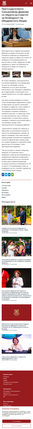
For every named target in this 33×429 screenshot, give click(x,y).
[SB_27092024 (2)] (16, 74)
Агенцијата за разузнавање (10, 382)
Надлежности (7, 393)
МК (4, 396)
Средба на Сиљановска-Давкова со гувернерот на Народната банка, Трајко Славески (15, 229)
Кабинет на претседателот (10, 394)
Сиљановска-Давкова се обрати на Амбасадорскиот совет (14, 357)
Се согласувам (16, 421)
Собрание (6, 376)
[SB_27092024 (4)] (27, 74)
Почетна (5, 403)
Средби (4, 188)
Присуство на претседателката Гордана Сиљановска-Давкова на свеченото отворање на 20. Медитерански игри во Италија (15, 326)
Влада (5, 378)
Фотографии (6, 195)
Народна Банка (7, 384)
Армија (5, 380)
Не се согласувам (16, 425)
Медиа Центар (7, 405)
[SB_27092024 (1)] (6, 74)
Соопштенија (19, 24)
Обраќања (5, 190)
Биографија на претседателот (11, 391)
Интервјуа (5, 192)
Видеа (4, 197)
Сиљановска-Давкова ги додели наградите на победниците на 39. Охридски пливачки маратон (16, 261)
